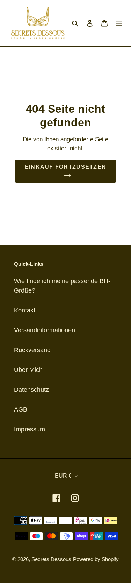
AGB (20, 409)
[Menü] (119, 23)
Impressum (29, 429)
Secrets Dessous (51, 559)
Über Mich (28, 369)
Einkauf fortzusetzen (66, 167)
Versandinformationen (44, 330)
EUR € (63, 476)
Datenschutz (31, 389)
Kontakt (24, 310)
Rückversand (32, 349)
